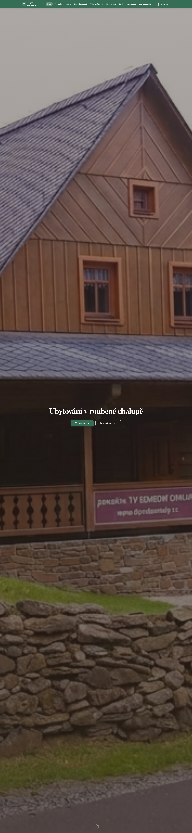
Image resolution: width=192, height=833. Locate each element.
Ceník (121, 4)
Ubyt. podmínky (145, 4)
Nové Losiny (111, 4)
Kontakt (164, 4)
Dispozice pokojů (80, 4)
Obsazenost (131, 4)
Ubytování (58, 4)
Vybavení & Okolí (96, 4)
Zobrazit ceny (82, 423)
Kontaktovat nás (108, 423)
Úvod (49, 4)
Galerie (68, 4)
